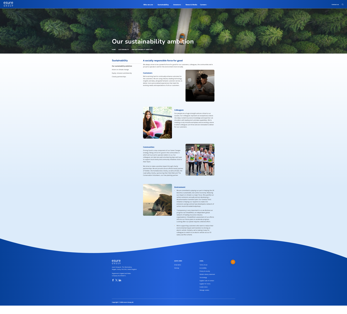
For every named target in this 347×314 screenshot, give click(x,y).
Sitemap (176, 268)
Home (114, 49)
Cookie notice (204, 287)
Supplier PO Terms (205, 284)
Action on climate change (120, 70)
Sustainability (123, 49)
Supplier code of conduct (207, 280)
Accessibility (203, 268)
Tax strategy (203, 277)
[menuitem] (149, 4)
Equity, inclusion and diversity (122, 73)
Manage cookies (204, 290)
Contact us (335, 4)
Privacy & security (205, 271)
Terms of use (203, 265)
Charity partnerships (119, 77)
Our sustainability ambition (122, 66)
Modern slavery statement (207, 274)
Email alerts (177, 265)
